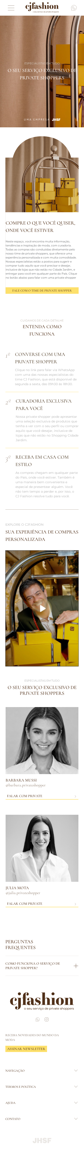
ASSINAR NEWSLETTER (26, 1049)
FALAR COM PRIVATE (24, 796)
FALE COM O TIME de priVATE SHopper (42, 290)
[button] (42, 608)
